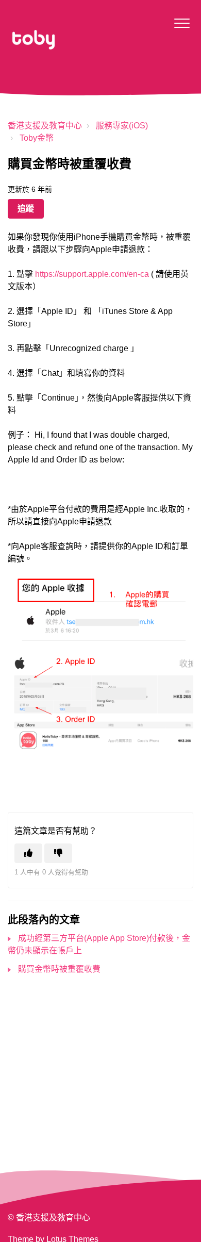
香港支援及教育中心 (45, 125)
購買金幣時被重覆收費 (59, 969)
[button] (181, 23)
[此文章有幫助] (28, 853)
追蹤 (26, 208)
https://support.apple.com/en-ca (92, 274)
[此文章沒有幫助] (58, 853)
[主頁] (33, 39)
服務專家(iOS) (122, 125)
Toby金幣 (37, 138)
